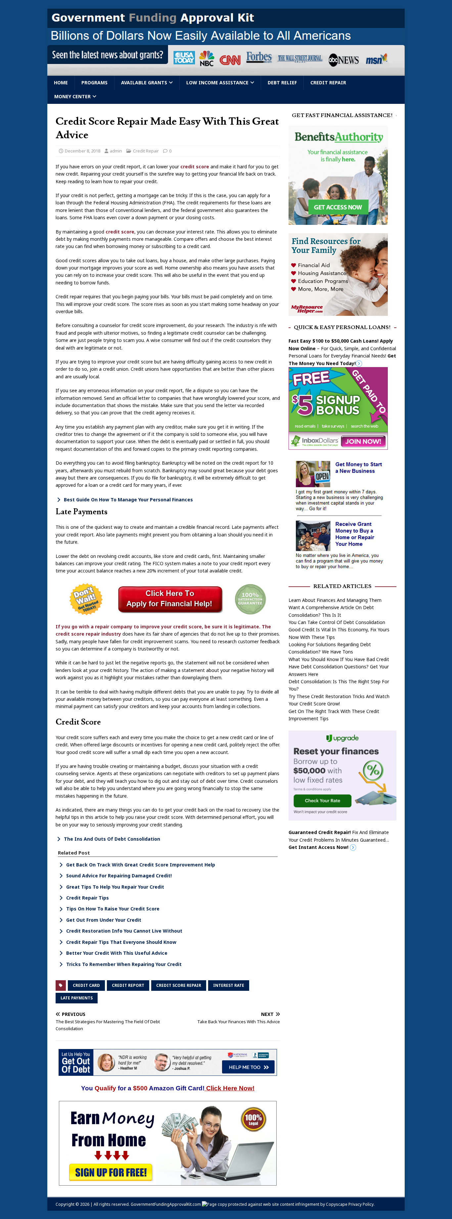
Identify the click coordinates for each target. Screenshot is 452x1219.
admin (116, 151)
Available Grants (144, 82)
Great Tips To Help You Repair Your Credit (115, 887)
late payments (77, 998)
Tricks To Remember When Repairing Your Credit (124, 964)
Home (61, 82)
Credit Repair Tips (87, 898)
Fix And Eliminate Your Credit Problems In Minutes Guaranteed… (339, 839)
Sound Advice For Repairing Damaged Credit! (119, 875)
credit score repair (178, 985)
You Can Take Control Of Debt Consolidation (337, 622)
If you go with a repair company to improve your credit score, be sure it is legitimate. (158, 626)
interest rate (228, 985)
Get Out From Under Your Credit (103, 920)
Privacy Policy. (361, 1204)
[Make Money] (338, 446)
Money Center (72, 96)
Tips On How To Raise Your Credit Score (112, 908)
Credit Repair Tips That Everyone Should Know (121, 942)
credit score (194, 166)
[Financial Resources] (338, 312)
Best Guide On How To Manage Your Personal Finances (128, 499)
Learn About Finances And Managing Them (335, 600)
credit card (86, 985)
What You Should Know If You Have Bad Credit (339, 659)
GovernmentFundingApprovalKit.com (166, 1204)
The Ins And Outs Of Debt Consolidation (112, 839)
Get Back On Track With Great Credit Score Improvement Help (140, 865)
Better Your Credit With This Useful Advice (116, 953)
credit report (128, 985)
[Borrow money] (342, 817)
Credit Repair (328, 82)
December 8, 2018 (82, 151)
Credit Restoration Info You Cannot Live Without (124, 931)
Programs (94, 82)
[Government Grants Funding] (226, 72)
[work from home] (168, 1182)
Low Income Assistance (217, 82)
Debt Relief (282, 82)
